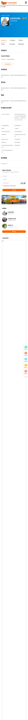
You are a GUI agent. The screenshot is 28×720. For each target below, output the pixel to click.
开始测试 (14, 201)
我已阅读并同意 (9, 185)
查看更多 (14, 231)
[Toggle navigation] (26, 2)
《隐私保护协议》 (12, 185)
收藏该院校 (8, 64)
